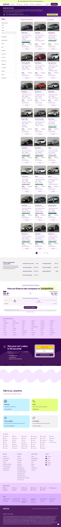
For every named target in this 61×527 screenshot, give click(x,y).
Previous (33, 252)
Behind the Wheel (34, 458)
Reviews (32, 464)
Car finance (26, 4)
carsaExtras (19, 462)
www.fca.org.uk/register (10, 520)
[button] (13, 4)
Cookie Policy (24, 498)
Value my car (18, 4)
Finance (4, 462)
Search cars (54, 4)
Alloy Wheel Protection (21, 475)
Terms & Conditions (43, 498)
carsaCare (19, 456)
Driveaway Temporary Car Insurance (23, 477)
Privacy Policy (33, 502)
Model (3, 30)
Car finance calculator (7, 466)
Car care (32, 4)
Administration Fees (6, 498)
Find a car (12, 4)
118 (44, 252)
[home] (6, 508)
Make (3, 25)
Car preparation (34, 460)
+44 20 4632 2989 (7, 409)
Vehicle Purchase (52, 498)
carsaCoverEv (19, 460)
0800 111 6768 (27, 520)
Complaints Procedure (16, 498)
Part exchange (5, 460)
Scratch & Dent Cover (21, 473)
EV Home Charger (20, 479)
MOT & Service (19, 466)
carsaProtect (19, 464)
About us (32, 456)
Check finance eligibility (52, 14)
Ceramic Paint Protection (21, 471)
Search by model (6, 458)
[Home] (6, 4)
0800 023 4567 (16, 519)
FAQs (32, 462)
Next (47, 252)
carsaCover (19, 458)
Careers (32, 466)
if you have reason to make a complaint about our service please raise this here (39, 517)
